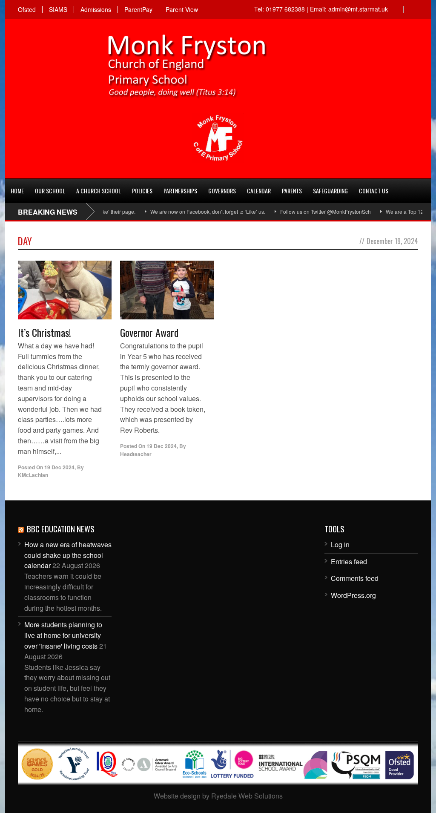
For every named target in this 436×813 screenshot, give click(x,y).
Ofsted (27, 9)
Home (17, 190)
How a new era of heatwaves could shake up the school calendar (68, 555)
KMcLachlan (33, 475)
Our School (50, 190)
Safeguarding (330, 190)
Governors (222, 190)
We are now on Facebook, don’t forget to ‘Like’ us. (194, 211)
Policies (142, 190)
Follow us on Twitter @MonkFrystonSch (312, 211)
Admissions (95, 9)
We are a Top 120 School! (402, 211)
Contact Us (373, 190)
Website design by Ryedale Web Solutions (218, 796)
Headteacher (136, 454)
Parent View (182, 9)
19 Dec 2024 (59, 467)
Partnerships (180, 190)
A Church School (98, 190)
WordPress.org (353, 595)
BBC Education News (61, 528)
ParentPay (138, 9)
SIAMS (58, 9)
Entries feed (349, 561)
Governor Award (149, 332)
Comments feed (355, 578)
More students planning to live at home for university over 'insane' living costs (63, 635)
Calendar (259, 190)
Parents (292, 190)
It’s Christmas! (44, 332)
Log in (340, 544)
